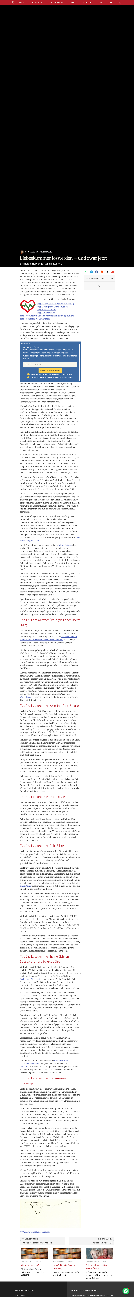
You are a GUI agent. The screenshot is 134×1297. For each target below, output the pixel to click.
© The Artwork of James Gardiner (35, 1232)
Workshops (25, 1066)
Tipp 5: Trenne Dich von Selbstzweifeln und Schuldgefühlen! (47, 316)
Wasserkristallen (27, 697)
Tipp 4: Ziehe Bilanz (46, 313)
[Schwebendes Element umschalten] (125, 1291)
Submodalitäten (65, 545)
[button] (86, 271)
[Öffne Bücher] (91, 2)
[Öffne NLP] (23, 2)
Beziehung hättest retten (31, 979)
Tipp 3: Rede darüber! (46, 310)
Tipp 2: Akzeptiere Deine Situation (52, 307)
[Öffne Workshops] (62, 2)
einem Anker (26, 886)
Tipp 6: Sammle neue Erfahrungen (35, 319)
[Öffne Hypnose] (41, 2)
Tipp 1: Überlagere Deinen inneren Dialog (55, 304)
